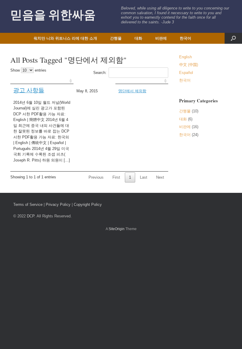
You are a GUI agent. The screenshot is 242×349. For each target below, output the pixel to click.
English (185, 57)
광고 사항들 (28, 90)
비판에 (161, 38)
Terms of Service (27, 204)
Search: (100, 72)
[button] (233, 38)
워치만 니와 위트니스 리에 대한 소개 (65, 38)
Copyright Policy (88, 204)
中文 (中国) (188, 64)
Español (186, 72)
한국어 (185, 38)
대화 (138, 38)
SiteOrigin (117, 229)
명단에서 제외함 (132, 91)
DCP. (31, 216)
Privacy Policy (58, 204)
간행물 (116, 38)
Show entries (28, 70)
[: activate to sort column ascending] (41, 81)
